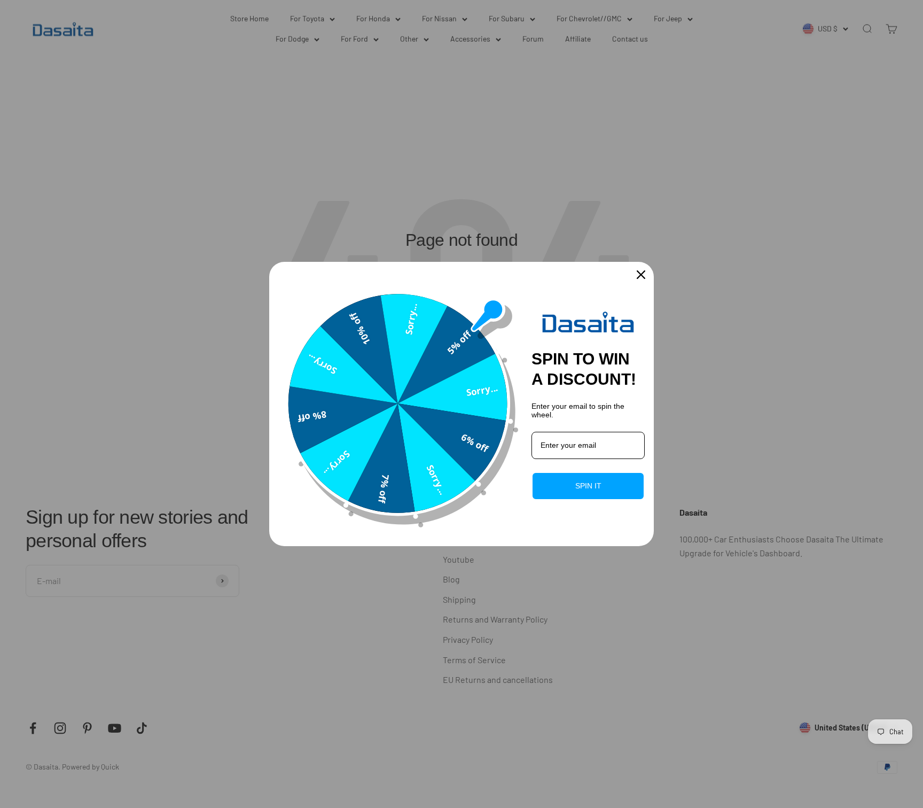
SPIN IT (588, 485)
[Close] (641, 275)
